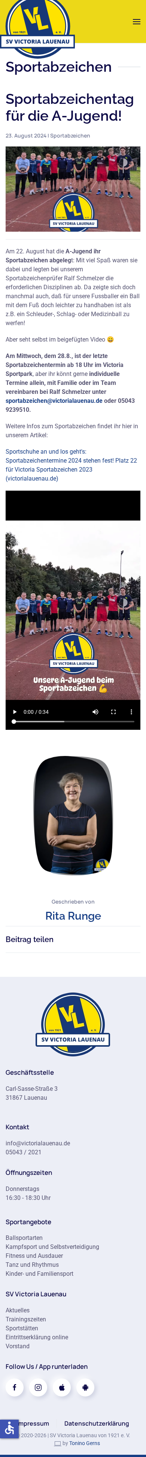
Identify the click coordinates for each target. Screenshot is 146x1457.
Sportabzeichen (70, 135)
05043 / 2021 (24, 1152)
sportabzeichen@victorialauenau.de (54, 400)
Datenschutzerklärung (96, 1423)
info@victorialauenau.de (38, 1143)
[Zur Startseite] (73, 1023)
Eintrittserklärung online (37, 1337)
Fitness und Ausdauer (34, 1255)
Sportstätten (22, 1328)
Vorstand (18, 1346)
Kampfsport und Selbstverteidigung (52, 1246)
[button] (136, 21)
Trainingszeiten (26, 1319)
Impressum (33, 1423)
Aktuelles (18, 1310)
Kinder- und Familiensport (39, 1273)
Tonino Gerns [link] (84, 1443)
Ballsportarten (24, 1237)
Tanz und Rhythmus (32, 1264)
